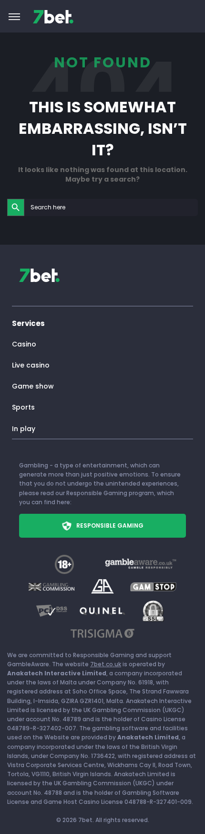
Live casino (31, 365)
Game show (33, 386)
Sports (23, 407)
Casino (24, 344)
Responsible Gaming (110, 525)
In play (23, 428)
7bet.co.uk (105, 664)
